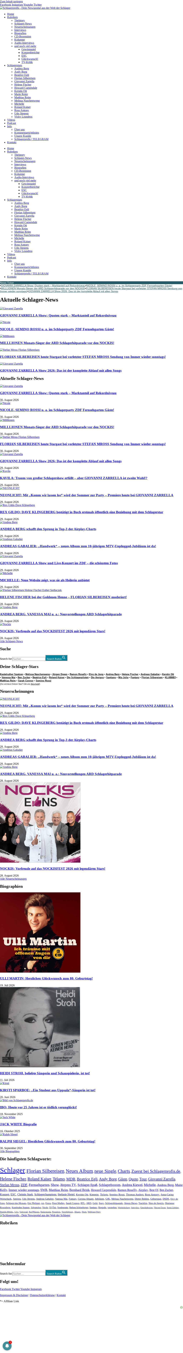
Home (10, 14)
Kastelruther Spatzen (11, 674)
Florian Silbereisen (24, 78)
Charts (124, 1171)
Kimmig (94, 1194)
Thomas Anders (135, 1194)
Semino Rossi (43, 680)
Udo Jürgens (21, 113)
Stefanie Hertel (66, 1194)
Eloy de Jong (96, 674)
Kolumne (19, 39)
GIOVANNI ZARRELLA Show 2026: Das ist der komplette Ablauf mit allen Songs (73, 291)
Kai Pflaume (34, 1212)
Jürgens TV (68, 1185)
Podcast (11, 123)
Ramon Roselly (78, 674)
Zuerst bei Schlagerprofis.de (155, 1171)
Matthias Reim (22, 97)
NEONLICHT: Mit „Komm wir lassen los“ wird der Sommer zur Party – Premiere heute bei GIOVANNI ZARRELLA (86, 495)
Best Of (153, 1190)
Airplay (143, 1190)
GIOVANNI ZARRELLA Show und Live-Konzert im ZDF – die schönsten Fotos (59, 563)
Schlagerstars (14, 65)
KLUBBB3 (170, 677)
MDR (70, 1179)
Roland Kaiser (22, 107)
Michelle (19, 103)
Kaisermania (46, 1212)
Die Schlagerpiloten (78, 677)
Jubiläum (99, 1199)
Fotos (48, 1203)
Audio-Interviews (24, 42)
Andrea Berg (21, 68)
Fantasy (135, 677)
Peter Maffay (58, 1203)
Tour (143, 1179)
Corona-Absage (85, 1198)
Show (55, 1185)
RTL (83, 1203)
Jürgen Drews (59, 674)
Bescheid (35, 684)
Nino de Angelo (156, 1203)
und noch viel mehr (25, 46)
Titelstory (19, 20)
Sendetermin (62, 1207)
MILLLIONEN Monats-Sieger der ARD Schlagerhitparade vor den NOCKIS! (43, 288)
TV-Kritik (27, 62)
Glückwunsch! (29, 58)
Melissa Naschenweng (27, 100)
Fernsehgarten (39, 1185)
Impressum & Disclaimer (14, 1295)
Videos (11, 119)
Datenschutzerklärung (42, 1295)
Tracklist (143, 1203)
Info (9, 126)
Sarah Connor (25, 680)
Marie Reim (21, 94)
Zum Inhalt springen (11, 1)
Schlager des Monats (16, 1203)
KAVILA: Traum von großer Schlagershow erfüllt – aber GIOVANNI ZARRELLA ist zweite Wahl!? (73, 478)
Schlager (12, 1170)
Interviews (20, 30)
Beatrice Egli (21, 74)
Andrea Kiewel (132, 1185)
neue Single (105, 1171)
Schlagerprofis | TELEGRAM (31, 139)
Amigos (17, 1198)
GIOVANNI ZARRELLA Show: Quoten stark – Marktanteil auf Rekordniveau (43, 285)
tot (42, 1203)
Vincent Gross (159, 1207)
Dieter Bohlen (142, 1199)
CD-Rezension (22, 36)
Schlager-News (23, 23)
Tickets (104, 1194)
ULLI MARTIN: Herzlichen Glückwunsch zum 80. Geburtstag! (46, 978)
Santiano (111, 677)
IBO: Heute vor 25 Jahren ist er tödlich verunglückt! (38, 1107)
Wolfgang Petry (94, 1212)
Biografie (102, 1207)
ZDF (24, 1185)
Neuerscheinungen (24, 26)
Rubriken (12, 17)
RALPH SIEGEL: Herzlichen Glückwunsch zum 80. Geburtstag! (47, 1141)
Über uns (19, 129)
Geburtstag (155, 1199)
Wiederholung (124, 1207)
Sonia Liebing (173, 1207)
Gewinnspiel (28, 49)
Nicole (45, 1207)
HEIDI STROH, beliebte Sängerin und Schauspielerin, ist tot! (45, 1073)
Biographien (7, 1243)
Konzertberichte (30, 52)
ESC (24, 55)
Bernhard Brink (79, 1190)
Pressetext (56, 1212)
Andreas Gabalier (150, 674)
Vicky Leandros (23, 116)
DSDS (166, 1199)
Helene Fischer (22, 84)
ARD (88, 1203)
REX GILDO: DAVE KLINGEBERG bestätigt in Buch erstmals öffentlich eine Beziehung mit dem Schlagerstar (81, 512)
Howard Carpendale (25, 87)
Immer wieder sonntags (24, 1190)
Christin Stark (25, 1194)
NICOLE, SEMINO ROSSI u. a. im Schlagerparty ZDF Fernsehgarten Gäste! (129, 285)
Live (16, 1212)
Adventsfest (36, 1207)
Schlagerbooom (109, 1185)
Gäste (122, 1179)
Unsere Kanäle (22, 135)
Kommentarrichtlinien (26, 132)
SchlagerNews (8, 1233)
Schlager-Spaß (87, 1185)
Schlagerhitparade (114, 1203)
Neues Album (79, 1171)
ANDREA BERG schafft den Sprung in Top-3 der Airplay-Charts (48, 529)
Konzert (4, 1194)
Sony (101, 1203)
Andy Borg (20, 71)
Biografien (20, 33)
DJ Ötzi (52, 1207)
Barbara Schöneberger (78, 1207)
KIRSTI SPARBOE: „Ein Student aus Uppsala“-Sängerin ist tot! (47, 1090)
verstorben (112, 1207)
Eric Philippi (34, 1203)
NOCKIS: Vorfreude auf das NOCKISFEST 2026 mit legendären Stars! (52, 631)
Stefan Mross (9, 1185)
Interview (135, 1207)
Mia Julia (123, 677)
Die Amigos (97, 677)
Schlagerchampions (45, 1194)
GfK (107, 1199)
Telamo (59, 1179)
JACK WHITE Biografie (18, 1124)
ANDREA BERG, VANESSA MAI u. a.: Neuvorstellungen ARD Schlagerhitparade (61, 614)
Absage (77, 1212)
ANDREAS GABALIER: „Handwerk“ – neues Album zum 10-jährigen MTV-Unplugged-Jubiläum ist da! (78, 546)
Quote (133, 1179)
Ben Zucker (24, 677)
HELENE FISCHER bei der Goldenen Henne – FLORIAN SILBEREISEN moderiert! (63, 597)
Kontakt (11, 142)
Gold (95, 1203)
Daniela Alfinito (6, 1212)
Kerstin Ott (20, 91)
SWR (43, 1190)
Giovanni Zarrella (24, 81)
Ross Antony (21, 110)
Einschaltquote (146, 1207)
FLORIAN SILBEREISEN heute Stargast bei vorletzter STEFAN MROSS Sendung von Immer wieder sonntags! (83, 357)
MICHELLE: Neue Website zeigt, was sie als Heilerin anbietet (45, 580)
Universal (24, 1212)
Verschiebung (67, 1212)
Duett (84, 1212)
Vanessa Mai (8, 677)
